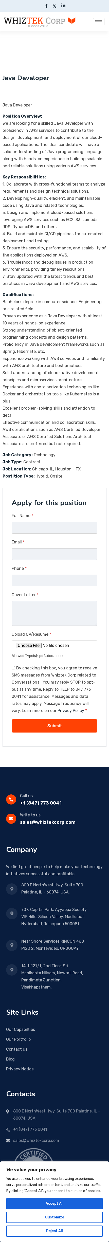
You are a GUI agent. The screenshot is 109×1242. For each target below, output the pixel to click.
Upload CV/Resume (31, 634)
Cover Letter (25, 594)
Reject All (54, 1231)
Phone (19, 568)
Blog (10, 1059)
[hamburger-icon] (98, 21)
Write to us (30, 815)
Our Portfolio (18, 1039)
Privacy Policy (71, 710)
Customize (54, 1217)
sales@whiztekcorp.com (48, 822)
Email (18, 542)
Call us (26, 795)
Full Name (22, 515)
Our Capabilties (20, 1029)
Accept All (55, 1203)
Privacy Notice (20, 1069)
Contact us (16, 1049)
